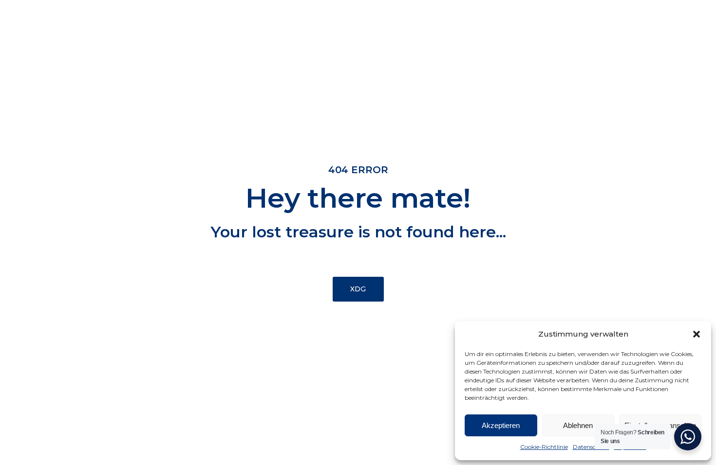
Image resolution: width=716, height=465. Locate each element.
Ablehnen (578, 425)
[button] (696, 334)
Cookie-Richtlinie (544, 446)
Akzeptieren (501, 425)
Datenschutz (591, 446)
